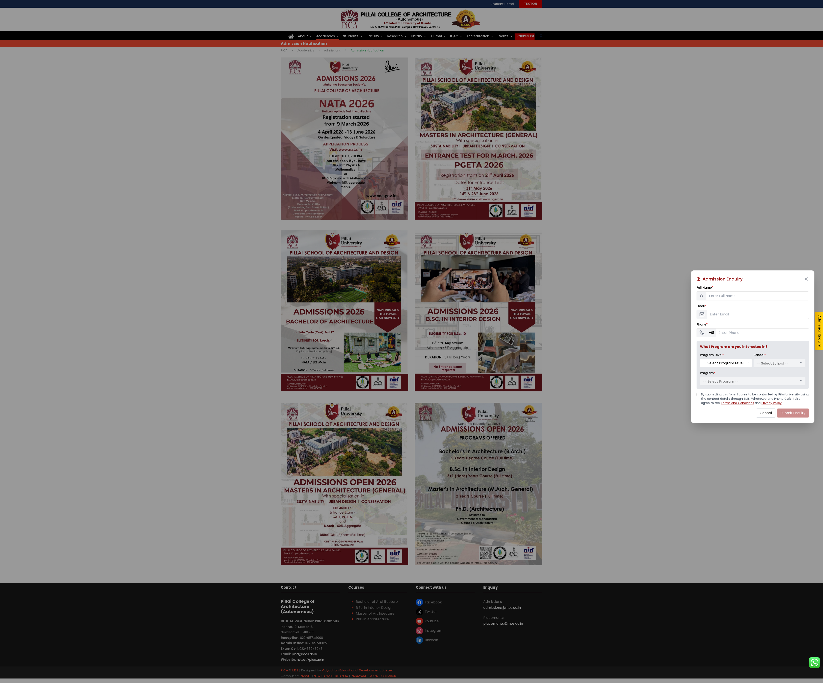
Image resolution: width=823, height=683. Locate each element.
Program (707, 373)
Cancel (766, 412)
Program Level (712, 355)
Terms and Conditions (737, 403)
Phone (702, 324)
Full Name (705, 287)
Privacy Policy (771, 403)
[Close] (806, 279)
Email (701, 306)
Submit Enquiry (793, 412)
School (760, 355)
